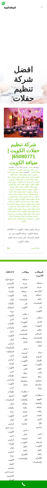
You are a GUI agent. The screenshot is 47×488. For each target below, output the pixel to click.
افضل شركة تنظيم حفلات (25, 177)
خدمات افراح (23, 194)
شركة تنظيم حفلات (33, 209)
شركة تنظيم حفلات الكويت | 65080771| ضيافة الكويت (23, 122)
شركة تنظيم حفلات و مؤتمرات (25, 214)
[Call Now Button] (23, 484)
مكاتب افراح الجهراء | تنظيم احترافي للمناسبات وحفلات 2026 (23, 328)
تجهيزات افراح (27, 192)
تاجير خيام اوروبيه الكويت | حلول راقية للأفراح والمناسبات (23, 444)
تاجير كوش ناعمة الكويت (25, 182)
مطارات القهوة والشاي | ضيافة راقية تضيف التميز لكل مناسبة (23, 407)
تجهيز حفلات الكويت (30, 187)
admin (31, 167)
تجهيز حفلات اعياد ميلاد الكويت (18, 184)
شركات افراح (28, 197)
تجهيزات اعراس (26, 189)
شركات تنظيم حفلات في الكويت (20, 206)
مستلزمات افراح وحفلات (25, 219)
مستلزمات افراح (26, 216)
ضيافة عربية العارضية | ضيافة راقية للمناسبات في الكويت (23, 293)
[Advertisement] (23, 39)
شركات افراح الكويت (16, 197)
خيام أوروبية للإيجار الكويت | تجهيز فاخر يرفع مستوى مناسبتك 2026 (23, 367)
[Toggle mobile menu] (42, 7)
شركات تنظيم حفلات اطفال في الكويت (26, 199)
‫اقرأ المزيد (35, 248)
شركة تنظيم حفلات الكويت (30, 211)
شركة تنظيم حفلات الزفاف (17, 209)
